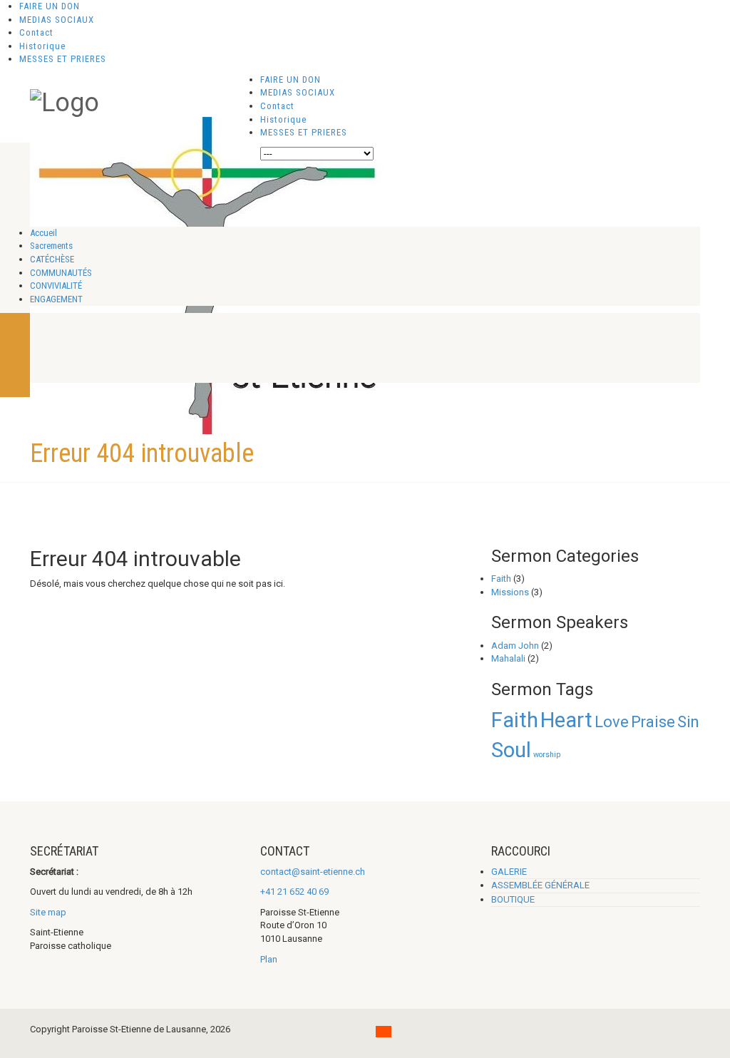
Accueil (43, 232)
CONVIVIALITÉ (56, 285)
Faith (501, 578)
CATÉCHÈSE (52, 259)
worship (546, 754)
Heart (566, 720)
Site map (48, 912)
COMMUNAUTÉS (61, 272)
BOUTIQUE (513, 899)
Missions (510, 592)
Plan (268, 959)
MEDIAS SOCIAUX (56, 19)
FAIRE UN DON (49, 6)
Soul (511, 750)
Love (612, 722)
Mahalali (508, 658)
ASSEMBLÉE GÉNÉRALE (540, 885)
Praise (653, 722)
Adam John (515, 645)
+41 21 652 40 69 (294, 891)
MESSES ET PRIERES (62, 58)
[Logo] (64, 101)
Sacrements (51, 245)
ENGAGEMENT (56, 299)
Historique (42, 46)
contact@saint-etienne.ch (312, 871)
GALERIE (509, 871)
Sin (688, 722)
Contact (36, 32)
